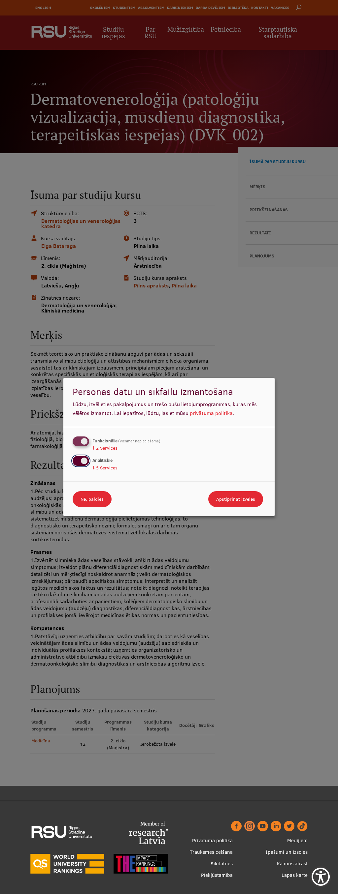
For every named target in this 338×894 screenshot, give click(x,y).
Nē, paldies (92, 499)
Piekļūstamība (217, 875)
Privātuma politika (212, 840)
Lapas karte (295, 875)
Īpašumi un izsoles (287, 852)
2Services (105, 448)
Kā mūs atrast (292, 863)
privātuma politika (211, 413)
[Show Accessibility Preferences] (320, 876)
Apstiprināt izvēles (235, 499)
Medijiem (297, 840)
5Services (105, 467)
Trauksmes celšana (211, 852)
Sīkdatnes (222, 863)
